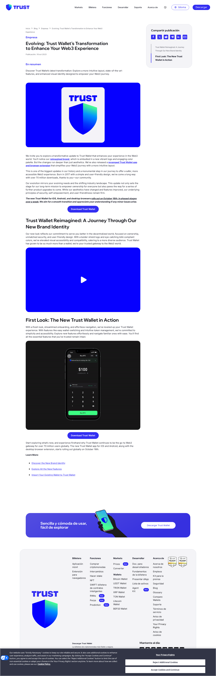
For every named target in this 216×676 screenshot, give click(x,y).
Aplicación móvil (77, 565)
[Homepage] (17, 7)
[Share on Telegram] (172, 37)
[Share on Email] (185, 37)
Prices (120, 564)
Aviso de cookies (157, 633)
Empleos (157, 571)
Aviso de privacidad (158, 618)
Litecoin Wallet (117, 603)
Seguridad (158, 583)
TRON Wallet (119, 587)
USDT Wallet (119, 583)
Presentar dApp (140, 579)
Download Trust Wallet (83, 209)
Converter (118, 568)
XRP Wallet (119, 592)
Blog (155, 588)
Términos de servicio (159, 610)
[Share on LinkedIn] (178, 37)
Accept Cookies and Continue (165, 669)
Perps (96, 600)
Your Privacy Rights (165, 654)
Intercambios (96, 571)
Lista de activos (140, 583)
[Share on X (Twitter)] (159, 37)
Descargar (201, 7)
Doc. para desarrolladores (140, 565)
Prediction (99, 604)
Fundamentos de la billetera (139, 573)
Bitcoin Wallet (120, 579)
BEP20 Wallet (120, 608)
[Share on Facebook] (153, 37)
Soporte (157, 604)
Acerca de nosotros (158, 565)
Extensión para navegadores (79, 574)
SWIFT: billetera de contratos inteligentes (98, 588)
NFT (92, 580)
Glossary (157, 592)
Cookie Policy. (44, 664)
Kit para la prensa (158, 578)
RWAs (96, 595)
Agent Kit (140, 590)
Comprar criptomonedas (98, 565)
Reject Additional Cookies (165, 662)
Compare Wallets (158, 598)
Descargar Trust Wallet (158, 525)
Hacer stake (96, 576)
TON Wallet (119, 596)
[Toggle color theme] (165, 7)
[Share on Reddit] (166, 37)
